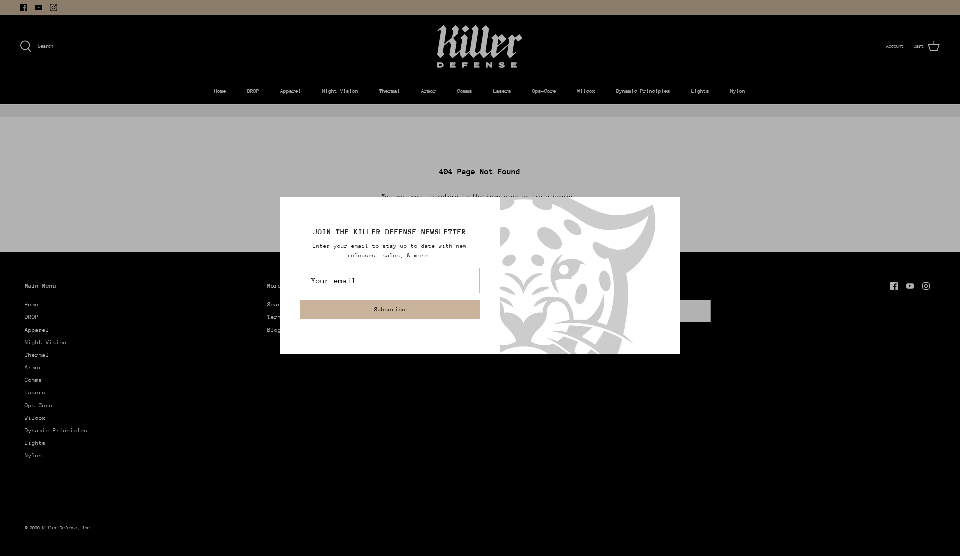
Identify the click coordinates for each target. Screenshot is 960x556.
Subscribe (390, 309)
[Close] (667, 209)
